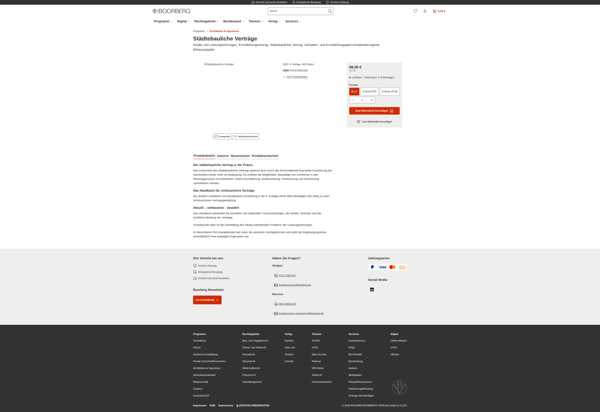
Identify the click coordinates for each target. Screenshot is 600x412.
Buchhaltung (356, 361)
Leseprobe (224, 136)
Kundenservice (357, 340)
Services (354, 334)
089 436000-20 (287, 304)
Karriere (289, 340)
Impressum (199, 405)
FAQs (352, 347)
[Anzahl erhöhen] (372, 100)
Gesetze (197, 388)
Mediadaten (355, 375)
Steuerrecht (248, 361)
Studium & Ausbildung (205, 354)
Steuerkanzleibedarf (204, 375)
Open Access (319, 354)
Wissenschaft (200, 382)
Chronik (289, 361)
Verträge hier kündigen (361, 395)
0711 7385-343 (287, 275)
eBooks (395, 354)
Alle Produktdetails (297, 76)
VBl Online (318, 368)
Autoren (353, 368)
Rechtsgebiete (251, 334)
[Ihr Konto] (425, 11)
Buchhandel (355, 354)
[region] (236, 96)
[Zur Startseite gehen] (171, 11)
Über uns (290, 347)
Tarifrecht (317, 375)
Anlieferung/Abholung (361, 388)
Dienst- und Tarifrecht (254, 347)
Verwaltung (199, 340)
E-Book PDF (370, 91)
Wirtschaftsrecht (251, 368)
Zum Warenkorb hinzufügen (371, 110)
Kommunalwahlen (322, 382)
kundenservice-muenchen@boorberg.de (301, 313)
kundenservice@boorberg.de (295, 285)
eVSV (315, 347)
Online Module (399, 340)
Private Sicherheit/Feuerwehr (209, 361)
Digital (394, 334)
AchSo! (316, 340)
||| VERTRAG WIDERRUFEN (252, 405)
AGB (212, 405)
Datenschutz (225, 405)
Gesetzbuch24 (201, 395)
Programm (199, 334)
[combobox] (297, 11)
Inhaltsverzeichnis (248, 136)
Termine (289, 354)
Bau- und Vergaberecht (255, 340)
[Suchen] (330, 11)
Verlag (288, 334)
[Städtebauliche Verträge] (236, 96)
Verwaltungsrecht (252, 382)
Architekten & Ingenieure (206, 368)
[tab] (204, 156)
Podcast (316, 361)
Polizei (197, 347)
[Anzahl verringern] (352, 100)
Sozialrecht (248, 354)
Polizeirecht (248, 375)
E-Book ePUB (390, 91)
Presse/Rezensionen (360, 382)
